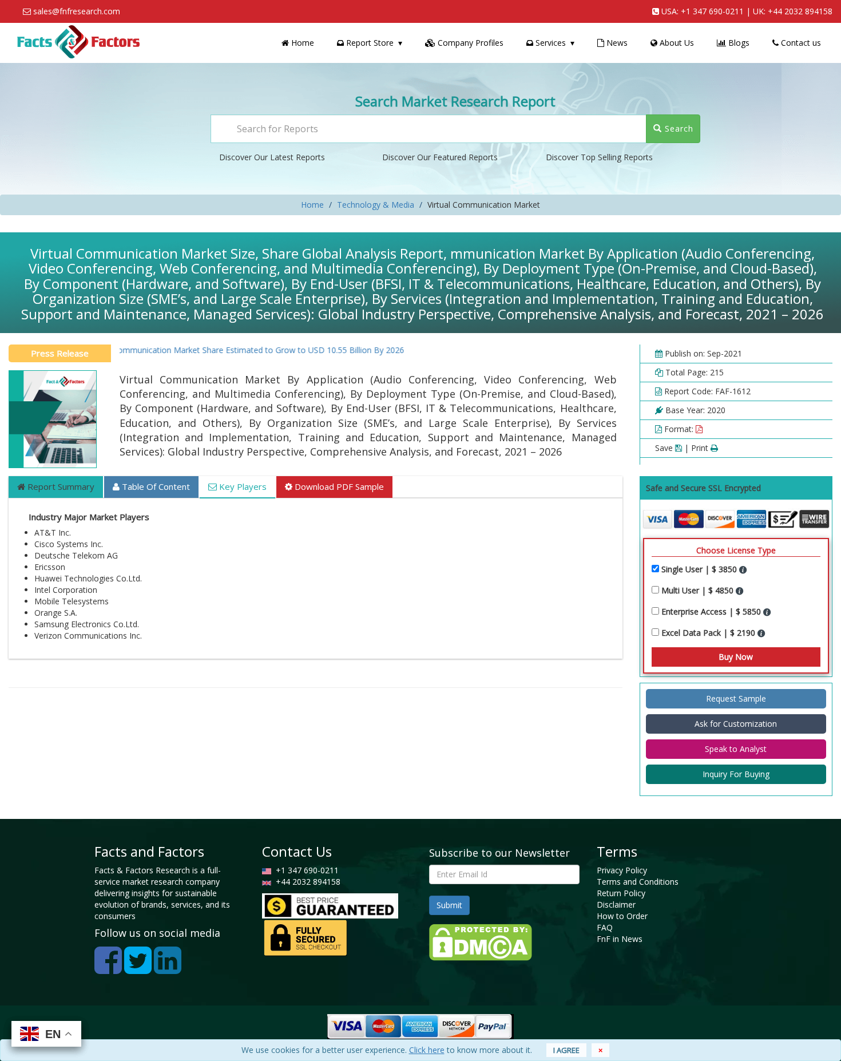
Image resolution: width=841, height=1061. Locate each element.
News (616, 42)
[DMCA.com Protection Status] (480, 941)
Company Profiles (469, 42)
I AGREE (566, 1050)
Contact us (800, 42)
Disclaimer (616, 904)
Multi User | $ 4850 (698, 590)
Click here (427, 1049)
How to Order (622, 915)
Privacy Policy (622, 870)
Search (677, 128)
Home (301, 42)
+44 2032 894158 (800, 11)
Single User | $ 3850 (700, 569)
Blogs (737, 42)
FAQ (605, 927)
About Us (675, 42)
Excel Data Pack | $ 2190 (709, 632)
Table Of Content (155, 486)
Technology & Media (375, 204)
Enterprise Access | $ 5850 (712, 611)
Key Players (242, 486)
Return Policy (621, 893)
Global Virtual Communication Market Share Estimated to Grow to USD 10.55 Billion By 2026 (210, 350)
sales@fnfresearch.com (76, 11)
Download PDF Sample (338, 486)
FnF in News (619, 938)
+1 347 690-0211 (712, 11)
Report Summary (59, 486)
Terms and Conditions (638, 881)
